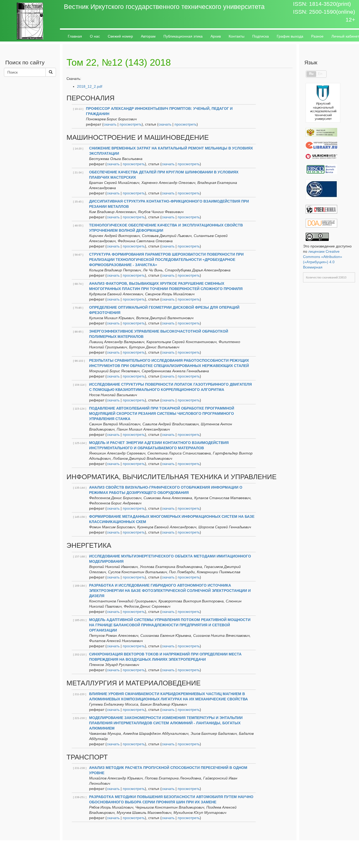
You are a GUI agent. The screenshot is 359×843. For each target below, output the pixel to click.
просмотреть (131, 124)
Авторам (148, 36)
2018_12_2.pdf (89, 86)
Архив (216, 36)
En (320, 74)
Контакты (236, 36)
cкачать (110, 124)
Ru (311, 74)
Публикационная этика (183, 36)
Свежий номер (120, 36)
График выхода (290, 36)
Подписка (260, 36)
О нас (95, 36)
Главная (75, 36)
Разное (317, 36)
